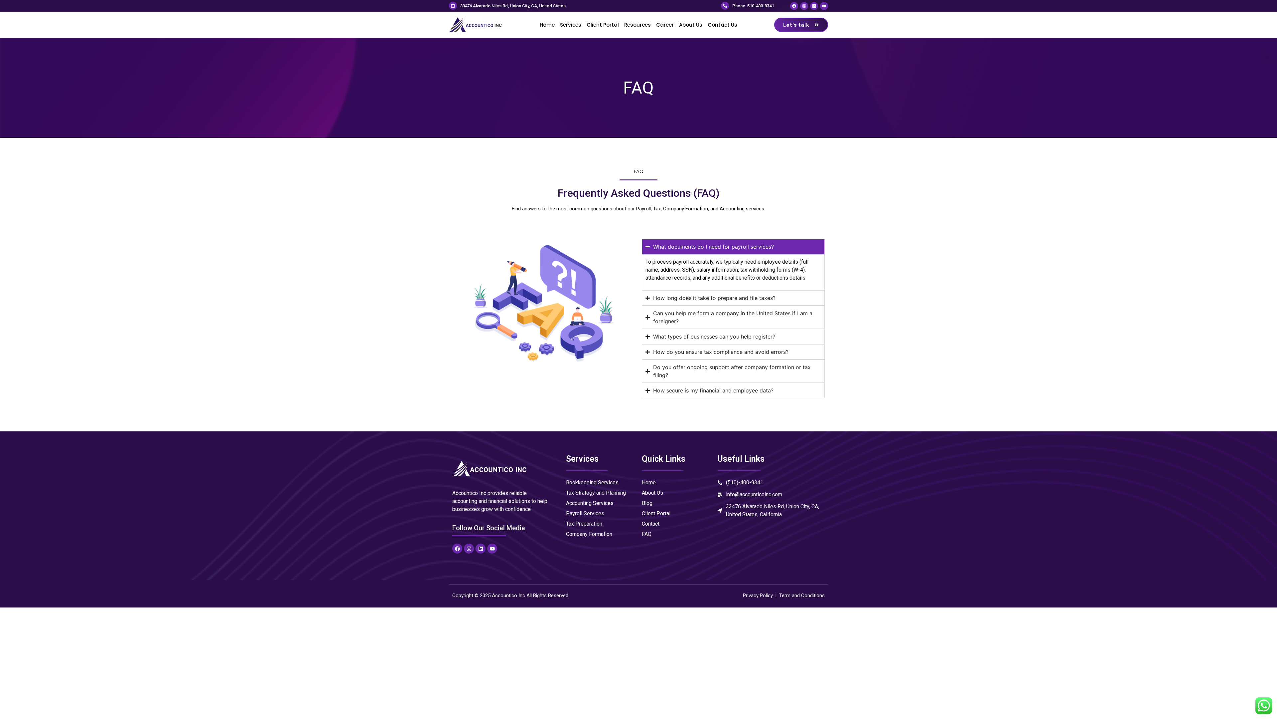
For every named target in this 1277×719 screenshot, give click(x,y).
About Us (690, 24)
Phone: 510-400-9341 (753, 5)
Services (570, 24)
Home (547, 24)
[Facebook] (794, 6)
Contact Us (722, 24)
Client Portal (603, 24)
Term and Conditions (802, 596)
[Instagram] (804, 6)
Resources (637, 24)
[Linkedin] (814, 6)
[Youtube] (824, 6)
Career (665, 24)
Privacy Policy (758, 596)
